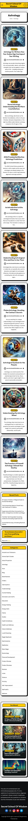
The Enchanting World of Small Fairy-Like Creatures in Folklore (14, 737)
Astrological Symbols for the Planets (14, 364)
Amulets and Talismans (8, 552)
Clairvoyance (6, 584)
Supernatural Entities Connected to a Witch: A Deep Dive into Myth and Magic (12, 755)
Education (5, 601)
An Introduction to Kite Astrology (14, 208)
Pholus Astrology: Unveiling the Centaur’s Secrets (14, 311)
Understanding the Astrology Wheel (14, 414)
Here (9, 540)
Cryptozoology (6, 588)
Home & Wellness (7, 629)
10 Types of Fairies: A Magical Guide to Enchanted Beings (14, 720)
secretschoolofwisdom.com (14, 59)
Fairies (4, 613)
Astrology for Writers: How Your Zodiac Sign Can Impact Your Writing (14, 54)
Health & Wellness (7, 621)
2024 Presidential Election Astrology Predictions (14, 158)
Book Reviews (6, 576)
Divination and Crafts (8, 597)
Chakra (4, 580)
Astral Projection (7, 560)
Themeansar (13, 818)
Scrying (4, 681)
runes (3, 673)
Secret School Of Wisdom (13, 4)
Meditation (5, 645)
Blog (3, 572)
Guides (4, 617)
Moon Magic (5, 649)
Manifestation (6, 641)
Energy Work (5, 609)
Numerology (5, 653)
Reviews (4, 669)
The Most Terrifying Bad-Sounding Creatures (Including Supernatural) (13, 772)
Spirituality (5, 689)
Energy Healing (6, 605)
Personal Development (8, 657)
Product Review (6, 661)
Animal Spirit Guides (8, 556)
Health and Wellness (8, 625)
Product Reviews (7, 665)
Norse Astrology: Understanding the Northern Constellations (14, 106)
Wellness (4, 693)
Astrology (14, 49)
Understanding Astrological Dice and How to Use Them (14, 259)
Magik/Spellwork (6, 637)
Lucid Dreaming (6, 633)
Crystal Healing (6, 592)
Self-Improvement (7, 685)
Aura (3, 568)
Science (4, 677)
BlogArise (22, 816)
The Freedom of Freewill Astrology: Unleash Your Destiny (14, 465)
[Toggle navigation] (2, 5)
